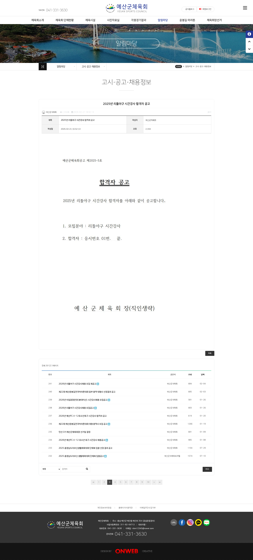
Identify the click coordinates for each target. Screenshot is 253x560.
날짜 (203, 375)
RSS (207, 469)
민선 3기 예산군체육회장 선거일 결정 (74, 432)
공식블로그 (189, 9)
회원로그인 (206, 9)
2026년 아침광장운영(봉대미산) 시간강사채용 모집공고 (83, 400)
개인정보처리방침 (104, 508)
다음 (154, 482)
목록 (209, 353)
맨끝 (159, 482)
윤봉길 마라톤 (187, 20)
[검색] (87, 469)
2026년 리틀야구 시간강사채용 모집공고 (76, 408)
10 (148, 482)
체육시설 (90, 20)
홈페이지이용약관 (126, 508)
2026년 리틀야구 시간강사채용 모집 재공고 (78, 384)
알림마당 (163, 20)
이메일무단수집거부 (148, 508)
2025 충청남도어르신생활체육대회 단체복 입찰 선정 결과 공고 (85, 448)
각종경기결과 (138, 20)
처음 (93, 482)
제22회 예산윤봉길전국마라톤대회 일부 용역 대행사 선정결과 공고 (87, 392)
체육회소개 (37, 20)
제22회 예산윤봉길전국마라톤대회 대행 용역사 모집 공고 (83, 424)
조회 (190, 375)
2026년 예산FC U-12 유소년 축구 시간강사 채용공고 (82, 440)
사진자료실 (113, 20)
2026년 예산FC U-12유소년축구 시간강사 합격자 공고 (83, 416)
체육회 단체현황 (64, 20)
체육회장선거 (214, 20)
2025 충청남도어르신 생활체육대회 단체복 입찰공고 (81, 456)
